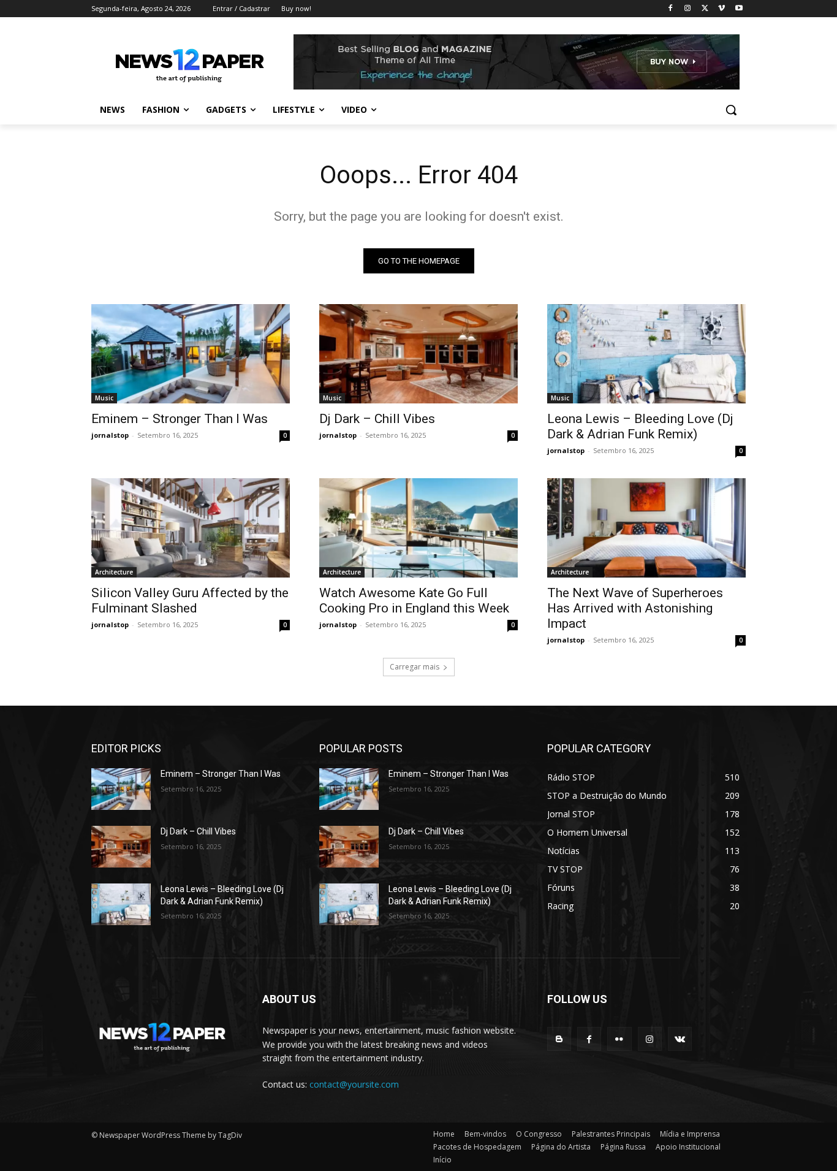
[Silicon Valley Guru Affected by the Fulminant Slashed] (190, 528)
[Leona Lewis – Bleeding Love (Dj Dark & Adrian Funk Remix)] (646, 353)
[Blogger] (559, 1039)
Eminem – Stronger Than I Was (179, 418)
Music (104, 398)
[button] (731, 109)
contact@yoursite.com (354, 1084)
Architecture (114, 572)
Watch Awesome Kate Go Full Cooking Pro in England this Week (414, 601)
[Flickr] (619, 1039)
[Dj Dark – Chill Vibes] (418, 353)
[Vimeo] (721, 9)
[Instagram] (688, 9)
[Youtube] (739, 9)
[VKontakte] (680, 1039)
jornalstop (110, 435)
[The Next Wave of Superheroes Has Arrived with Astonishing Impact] (646, 528)
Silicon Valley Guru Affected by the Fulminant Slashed (190, 601)
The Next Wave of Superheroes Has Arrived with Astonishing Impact (635, 608)
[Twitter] (705, 9)
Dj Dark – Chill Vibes (377, 418)
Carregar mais (414, 667)
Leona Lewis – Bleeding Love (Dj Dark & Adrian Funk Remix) (640, 426)
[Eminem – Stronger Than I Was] (190, 353)
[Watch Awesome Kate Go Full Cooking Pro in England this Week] (418, 528)
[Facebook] (671, 9)
